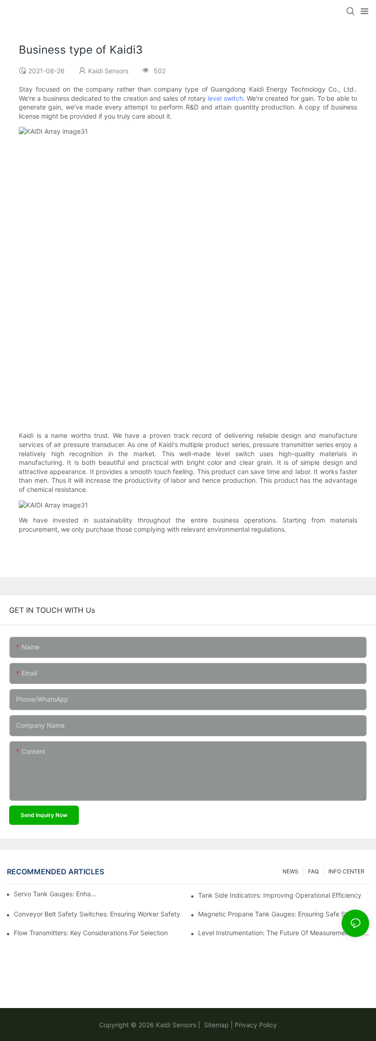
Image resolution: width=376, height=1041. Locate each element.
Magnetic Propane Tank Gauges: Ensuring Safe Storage (281, 914)
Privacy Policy (256, 1025)
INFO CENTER (346, 871)
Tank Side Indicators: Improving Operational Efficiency (279, 895)
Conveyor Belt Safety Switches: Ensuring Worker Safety (97, 914)
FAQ (313, 871)
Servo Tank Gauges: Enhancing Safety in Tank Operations (55, 894)
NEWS (290, 871)
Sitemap (215, 1025)
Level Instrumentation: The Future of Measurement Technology (283, 933)
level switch (225, 98)
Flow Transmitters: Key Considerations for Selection (91, 933)
